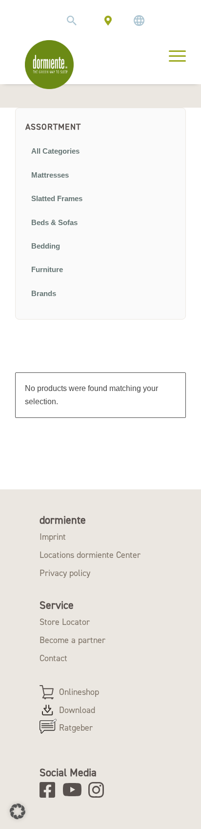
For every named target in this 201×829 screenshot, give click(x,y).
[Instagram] (99, 790)
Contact (53, 658)
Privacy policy (65, 573)
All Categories (55, 151)
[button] (17, 811)
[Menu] (172, 54)
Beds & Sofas (54, 223)
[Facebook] (50, 790)
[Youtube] (74, 790)
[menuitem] (71, 20)
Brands (43, 294)
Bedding (45, 246)
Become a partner (72, 640)
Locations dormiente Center (90, 555)
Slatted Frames (56, 199)
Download (77, 710)
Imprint (53, 537)
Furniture (47, 270)
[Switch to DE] (139, 20)
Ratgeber (76, 728)
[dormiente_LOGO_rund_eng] (49, 64)
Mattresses (50, 175)
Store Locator (65, 622)
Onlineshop (79, 692)
